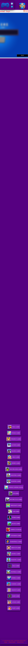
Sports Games (16, 463)
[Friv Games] (12, 4)
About (5, 642)
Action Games (16, 445)
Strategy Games (16, 439)
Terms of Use (20, 642)
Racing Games (16, 451)
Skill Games (16, 427)
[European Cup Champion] (22, 8)
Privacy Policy (12, 642)
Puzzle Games (16, 433)
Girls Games (16, 457)
